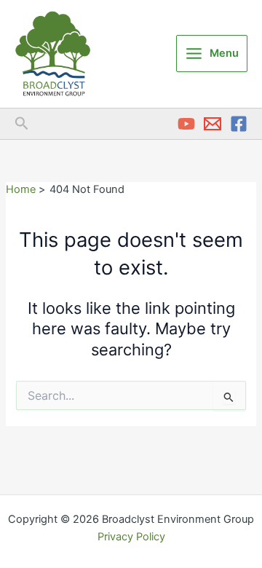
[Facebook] (238, 124)
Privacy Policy (131, 536)
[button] (22, 124)
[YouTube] (186, 124)
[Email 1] (212, 124)
